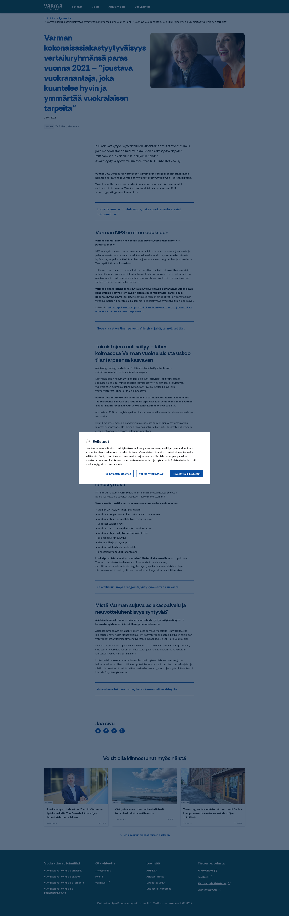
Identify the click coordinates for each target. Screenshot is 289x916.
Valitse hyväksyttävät (152, 473)
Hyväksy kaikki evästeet (187, 473)
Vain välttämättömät (118, 473)
